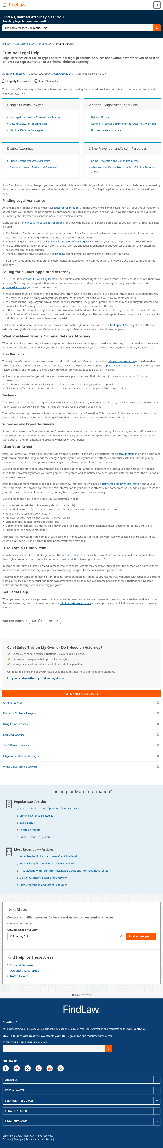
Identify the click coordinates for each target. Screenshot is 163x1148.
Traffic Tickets (19, 976)
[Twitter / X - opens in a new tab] (28, 1068)
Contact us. (140, 1028)
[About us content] (156, 1079)
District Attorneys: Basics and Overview (43, 877)
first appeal (117, 325)
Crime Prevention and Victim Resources (43, 885)
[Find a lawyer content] (156, 1090)
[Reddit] (49, 1068)
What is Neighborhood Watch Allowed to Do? (47, 863)
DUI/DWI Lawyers (13, 734)
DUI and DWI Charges (24, 971)
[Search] (157, 5)
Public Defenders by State (35, 837)
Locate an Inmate (30, 830)
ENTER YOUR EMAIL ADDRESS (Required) (25, 1042)
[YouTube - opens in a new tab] (17, 1068)
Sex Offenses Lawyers (16, 745)
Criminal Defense (21, 965)
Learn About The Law (24, 44)
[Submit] (108, 1048)
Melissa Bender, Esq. (62, 73)
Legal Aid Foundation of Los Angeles (68, 241)
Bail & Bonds (27, 822)
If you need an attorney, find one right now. (37, 678)
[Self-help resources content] (156, 1100)
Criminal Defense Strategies (36, 815)
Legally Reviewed (18, 81)
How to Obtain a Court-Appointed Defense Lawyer (50, 808)
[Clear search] (121, 936)
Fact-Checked (48, 81)
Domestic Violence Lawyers (19, 713)
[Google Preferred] (60, 1068)
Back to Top (83, 995)
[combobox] (66, 936)
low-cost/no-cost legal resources (44, 222)
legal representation (66, 207)
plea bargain (113, 365)
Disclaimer (31, 1139)
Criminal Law (45, 44)
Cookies (46, 1139)
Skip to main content (81, 3)
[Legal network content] (156, 1121)
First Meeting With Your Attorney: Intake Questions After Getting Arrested (64, 870)
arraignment (126, 454)
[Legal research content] (156, 1111)
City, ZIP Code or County (22, 930)
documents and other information (120, 484)
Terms (6, 1139)
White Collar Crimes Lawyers (20, 766)
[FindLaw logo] (18, 5)
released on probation (121, 361)
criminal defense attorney (75, 603)
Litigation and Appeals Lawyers (21, 756)
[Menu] (4, 5)
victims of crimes (72, 555)
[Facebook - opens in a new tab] (6, 1068)
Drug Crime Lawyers (15, 724)
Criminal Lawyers (13, 702)
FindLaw (6, 44)
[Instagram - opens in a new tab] (38, 1068)
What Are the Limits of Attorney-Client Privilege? (48, 856)
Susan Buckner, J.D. (16, 73)
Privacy (17, 1139)
